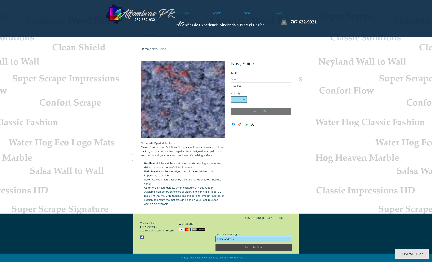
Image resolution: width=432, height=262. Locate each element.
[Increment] (244, 99)
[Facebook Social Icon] (142, 237)
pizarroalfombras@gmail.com (157, 230)
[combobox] (261, 86)
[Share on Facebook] (233, 124)
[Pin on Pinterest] (240, 124)
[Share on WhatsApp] (246, 124)
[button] (284, 21)
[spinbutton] (239, 99)
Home (145, 48)
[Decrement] (234, 99)
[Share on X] (253, 124)
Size (234, 79)
